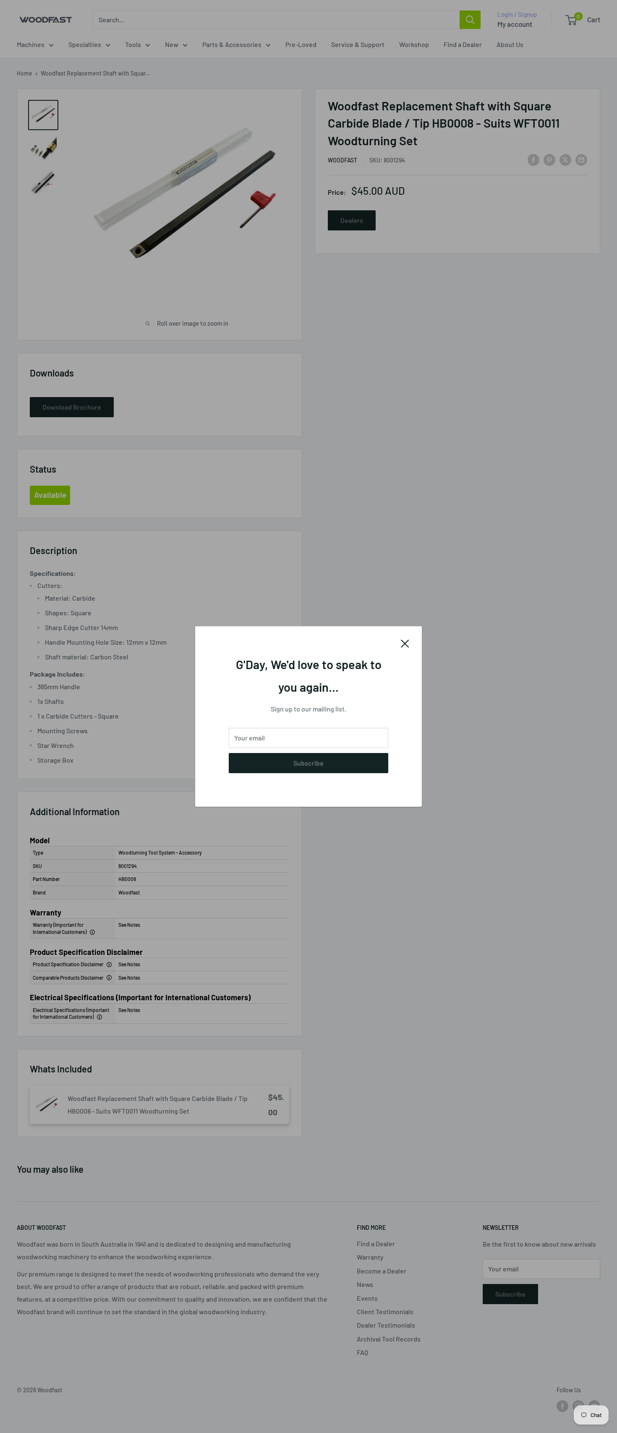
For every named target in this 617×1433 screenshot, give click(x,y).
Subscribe (308, 763)
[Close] (405, 642)
